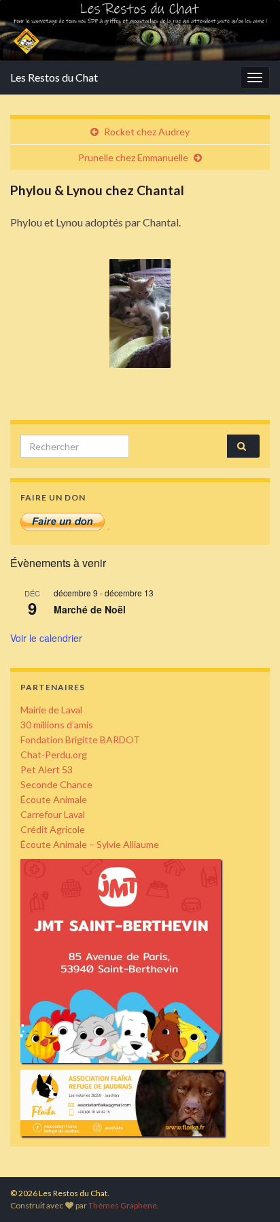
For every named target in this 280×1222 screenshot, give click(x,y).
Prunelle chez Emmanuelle (133, 157)
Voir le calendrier (46, 638)
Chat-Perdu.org (53, 754)
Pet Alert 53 (46, 769)
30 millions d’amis (56, 724)
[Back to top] (249, 1191)
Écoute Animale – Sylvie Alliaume (89, 844)
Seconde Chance (56, 784)
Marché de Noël (90, 609)
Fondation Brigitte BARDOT (80, 739)
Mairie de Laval (51, 709)
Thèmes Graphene (122, 1205)
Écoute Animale (53, 799)
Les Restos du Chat (54, 77)
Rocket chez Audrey (147, 131)
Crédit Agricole (52, 829)
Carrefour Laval (52, 814)
